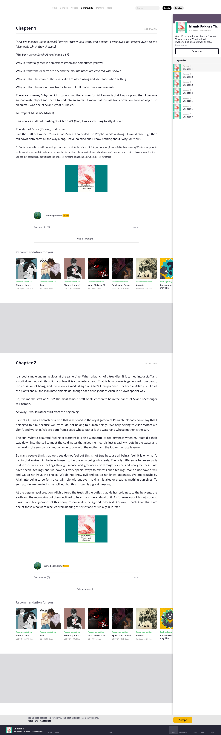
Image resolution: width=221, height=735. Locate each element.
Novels (74, 7)
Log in (167, 8)
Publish (178, 8)
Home (54, 7)
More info (33, 720)
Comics (64, 7)
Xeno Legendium (53, 215)
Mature (100, 7)
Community (87, 7)
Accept (183, 720)
